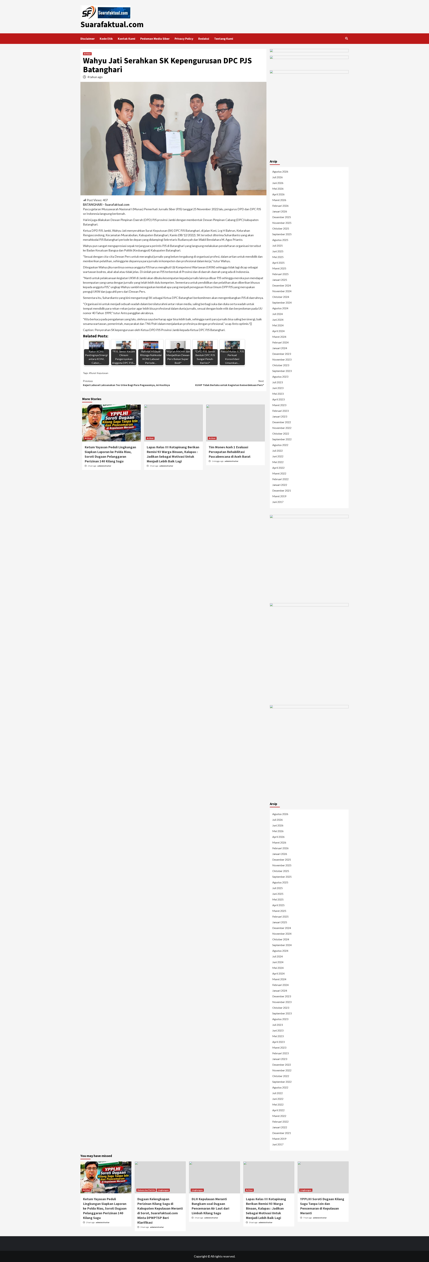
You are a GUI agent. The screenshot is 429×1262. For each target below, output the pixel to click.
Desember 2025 (281, 217)
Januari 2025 (279, 279)
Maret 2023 (279, 405)
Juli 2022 (277, 450)
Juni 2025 (277, 251)
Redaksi (203, 39)
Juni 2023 (277, 388)
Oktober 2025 (280, 228)
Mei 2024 (278, 325)
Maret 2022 (279, 473)
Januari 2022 (279, 484)
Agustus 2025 (280, 239)
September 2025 (282, 234)
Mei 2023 (278, 393)
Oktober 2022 (280, 433)
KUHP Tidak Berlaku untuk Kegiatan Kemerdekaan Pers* (229, 383)
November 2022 (281, 427)
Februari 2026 (280, 205)
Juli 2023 (277, 382)
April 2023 (278, 399)
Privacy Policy (184, 39)
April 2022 (278, 467)
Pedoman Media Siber (155, 39)
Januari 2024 (279, 348)
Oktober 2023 (280, 365)
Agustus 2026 (280, 171)
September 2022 (282, 439)
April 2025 (278, 262)
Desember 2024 (281, 285)
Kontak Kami (126, 39)
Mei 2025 (278, 256)
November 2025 (281, 222)
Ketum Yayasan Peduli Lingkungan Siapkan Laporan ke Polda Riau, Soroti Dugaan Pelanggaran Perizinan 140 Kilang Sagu (105, 1208)
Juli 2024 (277, 313)
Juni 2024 (277, 319)
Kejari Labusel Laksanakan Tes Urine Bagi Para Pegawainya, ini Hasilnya (126, 383)
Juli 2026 (277, 177)
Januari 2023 (279, 416)
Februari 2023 (280, 410)
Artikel (87, 53)
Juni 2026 (277, 182)
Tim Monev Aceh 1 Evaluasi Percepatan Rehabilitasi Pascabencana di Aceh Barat (230, 452)
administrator (104, 466)
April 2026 (278, 194)
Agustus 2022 (280, 444)
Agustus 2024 (280, 308)
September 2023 (282, 370)
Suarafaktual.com (112, 24)
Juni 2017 (277, 501)
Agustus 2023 (280, 376)
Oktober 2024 (280, 296)
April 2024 (278, 331)
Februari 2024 (280, 342)
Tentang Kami (223, 39)
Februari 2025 (280, 274)
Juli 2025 (277, 245)
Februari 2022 (280, 479)
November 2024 (281, 291)
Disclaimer (87, 39)
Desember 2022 (281, 422)
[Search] (346, 38)
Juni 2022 (277, 456)
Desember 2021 (281, 490)
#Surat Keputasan (98, 373)
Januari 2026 (279, 211)
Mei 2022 (278, 462)
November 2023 (281, 359)
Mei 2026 (278, 188)
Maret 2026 (279, 200)
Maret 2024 (279, 336)
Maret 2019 (279, 496)
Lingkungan (163, 1190)
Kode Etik (106, 39)
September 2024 (282, 302)
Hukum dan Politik (146, 1190)
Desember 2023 (281, 353)
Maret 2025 (279, 268)
